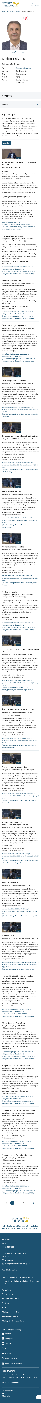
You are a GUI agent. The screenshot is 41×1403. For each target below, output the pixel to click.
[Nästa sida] (34, 1203)
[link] (6, 1203)
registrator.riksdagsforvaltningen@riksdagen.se (22, 1282)
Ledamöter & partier (13, 11)
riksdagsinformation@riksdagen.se (18, 1264)
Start (3, 11)
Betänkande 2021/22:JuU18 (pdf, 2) (17, 224)
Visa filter (6, 143)
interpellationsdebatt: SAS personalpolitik (20, 916)
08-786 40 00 (9, 1247)
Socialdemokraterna (23, 68)
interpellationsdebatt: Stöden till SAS (19, 969)
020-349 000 (9, 1260)
